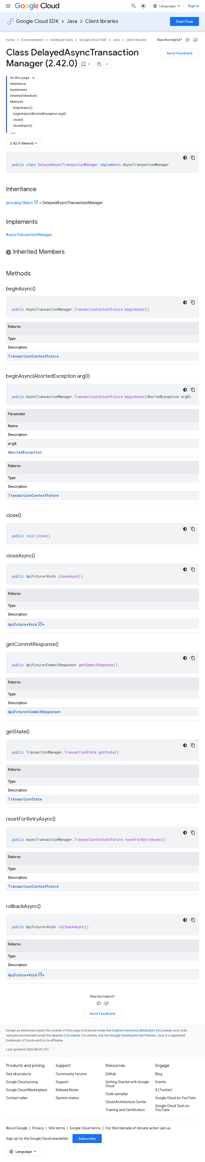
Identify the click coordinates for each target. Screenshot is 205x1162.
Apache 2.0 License (66, 1035)
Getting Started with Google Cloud (127, 1084)
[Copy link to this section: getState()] (35, 732)
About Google (17, 1128)
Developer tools (61, 40)
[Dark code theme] (185, 158)
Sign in (193, 6)
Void (32, 624)
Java (72, 21)
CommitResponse (43, 711)
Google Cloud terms (85, 1128)
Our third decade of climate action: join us (138, 1128)
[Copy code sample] (193, 158)
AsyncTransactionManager (29, 234)
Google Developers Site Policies (133, 1035)
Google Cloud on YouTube (175, 1098)
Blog (158, 1074)
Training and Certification (125, 1110)
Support (62, 1082)
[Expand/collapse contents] (33, 78)
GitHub (111, 1074)
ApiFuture (17, 624)
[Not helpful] (195, 40)
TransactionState (25, 799)
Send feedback (180, 53)
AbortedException (25, 452)
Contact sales (17, 1098)
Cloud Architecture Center (126, 1102)
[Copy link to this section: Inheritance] (41, 190)
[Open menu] (8, 6)
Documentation (32, 40)
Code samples (117, 1094)
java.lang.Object (19, 202)
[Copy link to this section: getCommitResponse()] (63, 645)
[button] (102, 253)
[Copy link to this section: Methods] (37, 274)
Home (10, 40)
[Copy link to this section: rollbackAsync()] (46, 907)
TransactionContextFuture (33, 356)
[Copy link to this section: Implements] (43, 222)
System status (67, 1098)
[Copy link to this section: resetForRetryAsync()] (61, 819)
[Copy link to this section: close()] (26, 516)
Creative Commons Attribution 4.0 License (142, 1030)
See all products (18, 1074)
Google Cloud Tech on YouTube (172, 1108)
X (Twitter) (163, 1090)
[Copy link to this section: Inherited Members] (70, 252)
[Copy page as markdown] (99, 64)
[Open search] (134, 6)
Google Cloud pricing (22, 1082)
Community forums (71, 1074)
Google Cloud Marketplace (26, 1090)
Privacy (38, 1128)
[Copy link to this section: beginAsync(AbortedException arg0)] (95, 377)
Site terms (56, 1128)
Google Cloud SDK (37, 21)
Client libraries (101, 21)
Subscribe (87, 1138)
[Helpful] (188, 40)
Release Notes (67, 1090)
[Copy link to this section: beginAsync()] (41, 289)
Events (160, 1082)
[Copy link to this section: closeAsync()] (40, 556)
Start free (184, 21)
